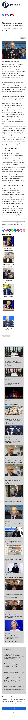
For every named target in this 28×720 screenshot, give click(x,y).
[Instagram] (6, 230)
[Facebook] (3, 230)
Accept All (14, 708)
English (8, 11)
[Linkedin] (15, 230)
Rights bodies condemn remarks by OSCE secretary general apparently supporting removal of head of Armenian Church (13, 421)
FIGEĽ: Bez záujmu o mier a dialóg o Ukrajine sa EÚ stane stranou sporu (13, 542)
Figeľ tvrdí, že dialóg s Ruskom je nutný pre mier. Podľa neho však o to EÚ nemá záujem (13, 482)
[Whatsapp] (12, 230)
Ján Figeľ (15, 4)
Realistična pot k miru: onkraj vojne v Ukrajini (13, 560)
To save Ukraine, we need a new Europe (14, 577)
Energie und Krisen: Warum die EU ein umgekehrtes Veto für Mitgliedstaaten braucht (12, 637)
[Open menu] (25, 5)
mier (4, 335)
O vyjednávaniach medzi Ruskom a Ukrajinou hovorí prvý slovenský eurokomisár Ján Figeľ (13, 441)
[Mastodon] (21, 230)
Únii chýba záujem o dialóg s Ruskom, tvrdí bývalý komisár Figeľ (13, 524)
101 (9, 641)
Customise (14, 712)
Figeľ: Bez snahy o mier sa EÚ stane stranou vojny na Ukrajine (13, 502)
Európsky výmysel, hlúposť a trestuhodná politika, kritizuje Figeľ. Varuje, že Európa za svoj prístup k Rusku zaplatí (13, 363)
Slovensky (23, 38)
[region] (14, 707)
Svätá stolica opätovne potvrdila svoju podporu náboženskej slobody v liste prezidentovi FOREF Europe (13, 596)
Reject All (14, 716)
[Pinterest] (18, 230)
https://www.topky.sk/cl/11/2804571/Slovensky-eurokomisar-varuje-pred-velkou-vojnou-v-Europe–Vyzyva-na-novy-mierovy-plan (13, 222)
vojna (8, 335)
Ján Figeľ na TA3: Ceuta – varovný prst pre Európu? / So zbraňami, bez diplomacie (12, 383)
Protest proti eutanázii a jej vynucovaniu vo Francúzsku (11, 403)
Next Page (14, 641)
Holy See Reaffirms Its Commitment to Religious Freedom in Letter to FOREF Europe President (13, 616)
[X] (9, 230)
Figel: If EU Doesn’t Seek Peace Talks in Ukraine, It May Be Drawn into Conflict (13, 461)
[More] (24, 230)
